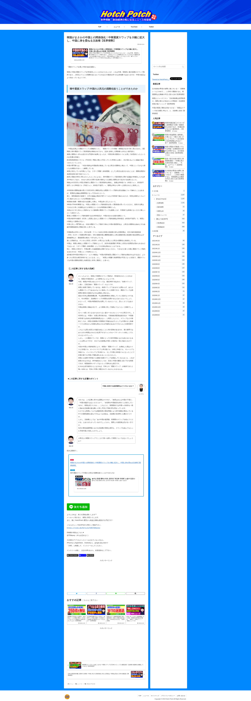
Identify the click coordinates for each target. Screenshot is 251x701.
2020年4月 (168, 284)
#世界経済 (170, 223)
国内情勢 (170, 207)
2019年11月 (168, 303)
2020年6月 (168, 276)
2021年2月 (168, 244)
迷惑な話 (170, 211)
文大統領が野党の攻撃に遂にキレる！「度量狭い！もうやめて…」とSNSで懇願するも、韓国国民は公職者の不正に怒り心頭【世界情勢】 (168, 91)
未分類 (168, 231)
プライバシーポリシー (168, 695)
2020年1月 (168, 295)
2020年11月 (168, 256)
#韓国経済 (170, 227)
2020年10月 (168, 260)
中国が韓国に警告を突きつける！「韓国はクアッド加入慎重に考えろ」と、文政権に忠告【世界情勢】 (168, 110)
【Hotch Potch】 (73, 555)
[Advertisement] (106, 575)
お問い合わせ (181, 695)
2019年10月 (168, 307)
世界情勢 (91, 555)
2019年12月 (168, 299)
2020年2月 (168, 291)
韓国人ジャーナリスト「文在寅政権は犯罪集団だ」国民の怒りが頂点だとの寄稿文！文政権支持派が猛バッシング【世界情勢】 (168, 101)
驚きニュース (170, 215)
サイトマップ (155, 695)
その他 (168, 191)
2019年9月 (168, 311)
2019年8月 (168, 315)
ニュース (83, 555)
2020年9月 (168, 264)
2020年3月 (168, 287)
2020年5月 (168, 280)
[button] (183, 66)
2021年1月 (168, 248)
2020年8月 (168, 268)
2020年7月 (168, 272)
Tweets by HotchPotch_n (161, 79)
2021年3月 (168, 241)
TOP (139, 695)
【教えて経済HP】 (169, 219)
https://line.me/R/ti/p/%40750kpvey (83, 528)
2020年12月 (168, 252)
